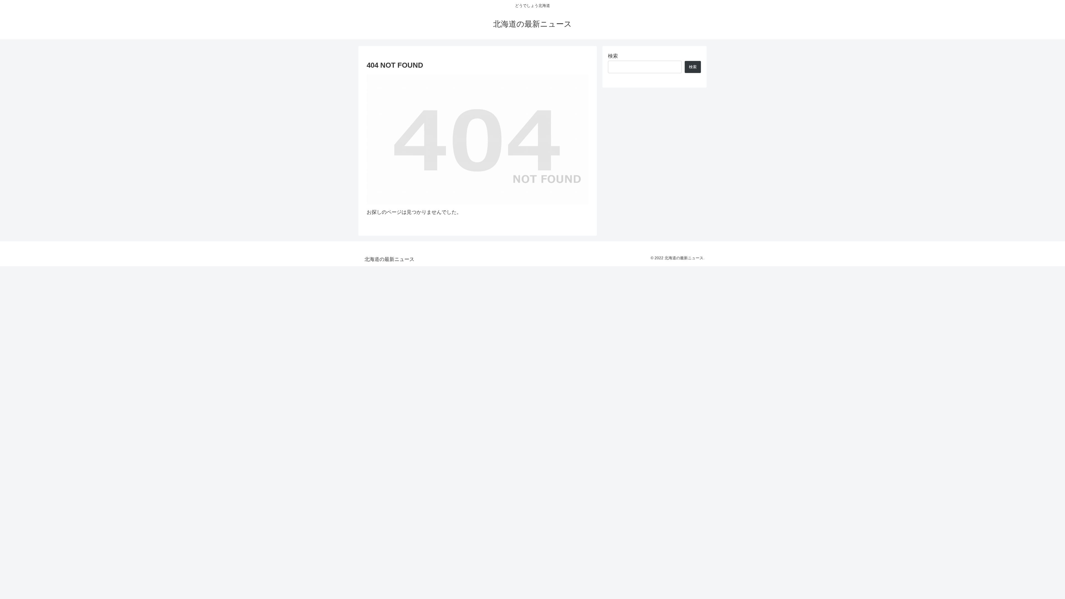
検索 (613, 56)
